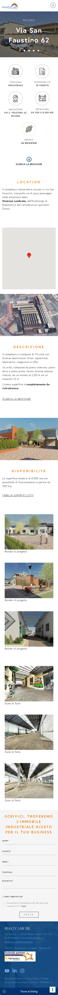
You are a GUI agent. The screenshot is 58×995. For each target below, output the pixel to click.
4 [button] (33, 50)
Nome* (5, 841)
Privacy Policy (32, 978)
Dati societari (20, 982)
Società (6, 851)
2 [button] (24, 50)
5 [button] (38, 50)
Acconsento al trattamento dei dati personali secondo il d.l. (27, 904)
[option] (29, 34)
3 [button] (29, 50)
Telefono (7, 872)
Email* (5, 862)
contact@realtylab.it (32, 937)
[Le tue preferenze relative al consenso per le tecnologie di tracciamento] (53, 990)
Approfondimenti (13, 978)
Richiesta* (7, 881)
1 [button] (20, 50)
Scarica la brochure (29, 164)
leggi (23, 906)
